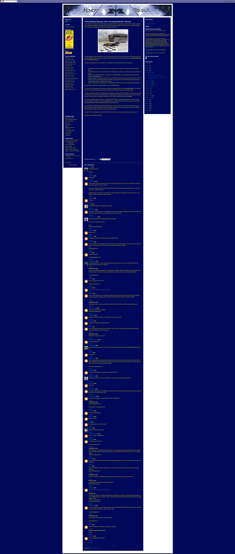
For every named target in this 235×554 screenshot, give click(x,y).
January (150, 97)
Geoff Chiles (92, 209)
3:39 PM (90, 300)
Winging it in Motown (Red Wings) (72, 150)
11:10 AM (91, 381)
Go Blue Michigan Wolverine (71, 119)
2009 (148, 103)
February (150, 95)
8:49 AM (90, 250)
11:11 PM (91, 528)
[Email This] (102, 159)
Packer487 (91, 181)
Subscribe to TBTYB (70, 26)
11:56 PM (91, 374)
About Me (67, 20)
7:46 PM (90, 446)
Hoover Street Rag (69, 121)
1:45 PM (90, 400)
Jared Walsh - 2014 (69, 84)
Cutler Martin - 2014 (69, 80)
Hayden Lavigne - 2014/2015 (71, 78)
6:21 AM (90, 540)
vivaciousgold (92, 396)
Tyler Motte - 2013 (69, 68)
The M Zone (67, 128)
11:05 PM (91, 319)
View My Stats (68, 162)
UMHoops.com (68, 133)
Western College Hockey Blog (71, 149)
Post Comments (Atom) (96, 548)
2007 (148, 107)
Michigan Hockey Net (69, 127)
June (149, 90)
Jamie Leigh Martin (93, 339)
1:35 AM (90, 534)
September (150, 84)
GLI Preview (150, 73)
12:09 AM (91, 215)
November (150, 80)
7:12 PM (90, 356)
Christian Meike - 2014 (70, 81)
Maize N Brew (68, 124)
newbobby (91, 315)
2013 (148, 68)
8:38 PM (90, 514)
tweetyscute (92, 376)
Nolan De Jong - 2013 (70, 61)
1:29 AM (90, 478)
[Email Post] (100, 159)
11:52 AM (91, 387)
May (149, 91)
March (149, 93)
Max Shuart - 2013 (69, 72)
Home (113, 545)
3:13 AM (90, 426)
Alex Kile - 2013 (68, 65)
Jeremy (90, 458)
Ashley (90, 279)
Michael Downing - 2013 (70, 62)
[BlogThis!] (104, 159)
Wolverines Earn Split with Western (155, 75)
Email (66, 21)
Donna (90, 326)
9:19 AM (90, 432)
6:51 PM (90, 491)
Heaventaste (92, 358)
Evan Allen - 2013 (69, 57)
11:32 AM (91, 259)
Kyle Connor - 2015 (69, 87)
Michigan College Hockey (70, 147)
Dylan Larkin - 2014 (69, 76)
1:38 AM (90, 325)
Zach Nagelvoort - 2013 (70, 70)
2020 (148, 65)
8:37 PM (90, 174)
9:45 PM (90, 202)
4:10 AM (90, 343)
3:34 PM (90, 277)
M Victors (67, 122)
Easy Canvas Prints (149, 21)
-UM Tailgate (148, 53)
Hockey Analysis (68, 146)
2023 (148, 63)
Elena (90, 252)
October (150, 82)
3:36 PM (90, 286)
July (149, 88)
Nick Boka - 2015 (69, 86)
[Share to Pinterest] (109, 159)
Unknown (91, 176)
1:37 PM (90, 394)
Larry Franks (92, 389)
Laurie (90, 466)
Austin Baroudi (92, 308)
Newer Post (87, 545)
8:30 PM (90, 457)
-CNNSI (147, 31)
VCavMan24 (92, 505)
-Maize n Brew (148, 50)
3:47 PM (90, 306)
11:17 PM (91, 208)
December (150, 72)
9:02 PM (90, 368)
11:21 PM (91, 420)
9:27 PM (90, 415)
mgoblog (67, 125)
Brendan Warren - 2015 (70, 89)
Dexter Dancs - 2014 (69, 75)
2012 (148, 70)
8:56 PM (90, 196)
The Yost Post (68, 132)
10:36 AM (91, 464)
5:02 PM (90, 409)
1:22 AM (90, 229)
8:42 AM (90, 234)
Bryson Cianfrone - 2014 (70, 73)
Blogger (75, 164)
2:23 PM (90, 267)
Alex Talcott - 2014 (69, 83)
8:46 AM (90, 240)
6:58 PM (90, 351)
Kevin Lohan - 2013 (69, 67)
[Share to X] (106, 159)
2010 (148, 101)
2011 (148, 99)
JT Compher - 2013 (69, 59)
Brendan (91, 536)
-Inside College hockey (150, 47)
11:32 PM (91, 473)
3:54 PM (90, 313)
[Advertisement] (70, 103)
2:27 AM (90, 338)
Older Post (139, 545)
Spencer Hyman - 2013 (70, 64)
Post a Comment (88, 542)
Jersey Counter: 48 (69, 158)
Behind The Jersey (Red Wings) (72, 140)
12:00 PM (91, 437)
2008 (148, 105)
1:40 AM (90, 332)
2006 (148, 108)
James (90, 524)
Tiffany (90, 428)
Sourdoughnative (93, 433)
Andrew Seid (92, 345)
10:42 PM (91, 523)
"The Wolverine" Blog (69, 130)
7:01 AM (90, 486)
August (149, 86)
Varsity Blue (67, 135)
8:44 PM (90, 180)
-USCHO (147, 36)
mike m (91, 352)
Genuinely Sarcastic (69, 117)
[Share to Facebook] (108, 159)
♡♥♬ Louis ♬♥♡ (93, 217)
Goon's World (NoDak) (70, 144)
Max (90, 167)
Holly (90, 204)
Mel (90, 422)
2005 (148, 110)
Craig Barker (92, 261)
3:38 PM (90, 291)
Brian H (90, 287)
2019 (148, 66)
